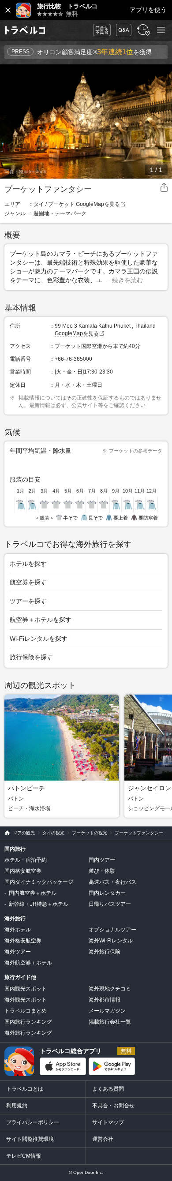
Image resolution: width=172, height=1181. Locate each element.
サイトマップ (108, 1122)
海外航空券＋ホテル (28, 963)
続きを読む (127, 280)
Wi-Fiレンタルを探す (38, 638)
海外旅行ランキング (28, 1033)
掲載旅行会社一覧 (110, 1022)
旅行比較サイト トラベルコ (5, 833)
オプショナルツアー (112, 930)
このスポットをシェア (164, 187)
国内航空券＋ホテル (32, 893)
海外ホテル (17, 930)
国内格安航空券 (22, 871)
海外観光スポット (25, 1000)
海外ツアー (17, 952)
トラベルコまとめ (25, 1011)
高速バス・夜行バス (112, 882)
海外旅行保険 (104, 952)
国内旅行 (15, 849)
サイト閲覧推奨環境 (30, 1139)
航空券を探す (28, 582)
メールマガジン (107, 1011)
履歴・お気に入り (142, 30)
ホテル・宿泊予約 (25, 860)
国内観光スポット (25, 989)
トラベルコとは (24, 1089)
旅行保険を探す (31, 657)
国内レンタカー (107, 893)
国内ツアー (102, 860)
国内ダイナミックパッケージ (38, 882)
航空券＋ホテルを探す (40, 619)
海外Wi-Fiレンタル (111, 941)
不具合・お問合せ (113, 1106)
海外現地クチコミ (110, 989)
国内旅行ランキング (28, 1022)
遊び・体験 (102, 871)
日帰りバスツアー (110, 904)
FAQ (121, 27)
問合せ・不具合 (99, 30)
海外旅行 (15, 919)
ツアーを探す (28, 601)
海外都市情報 (104, 1000)
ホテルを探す (28, 563)
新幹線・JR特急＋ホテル (38, 904)
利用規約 (16, 1106)
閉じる (8, 10)
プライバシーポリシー (32, 1122)
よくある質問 (108, 1089)
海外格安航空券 (22, 941)
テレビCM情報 (23, 1156)
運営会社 (102, 1139)
